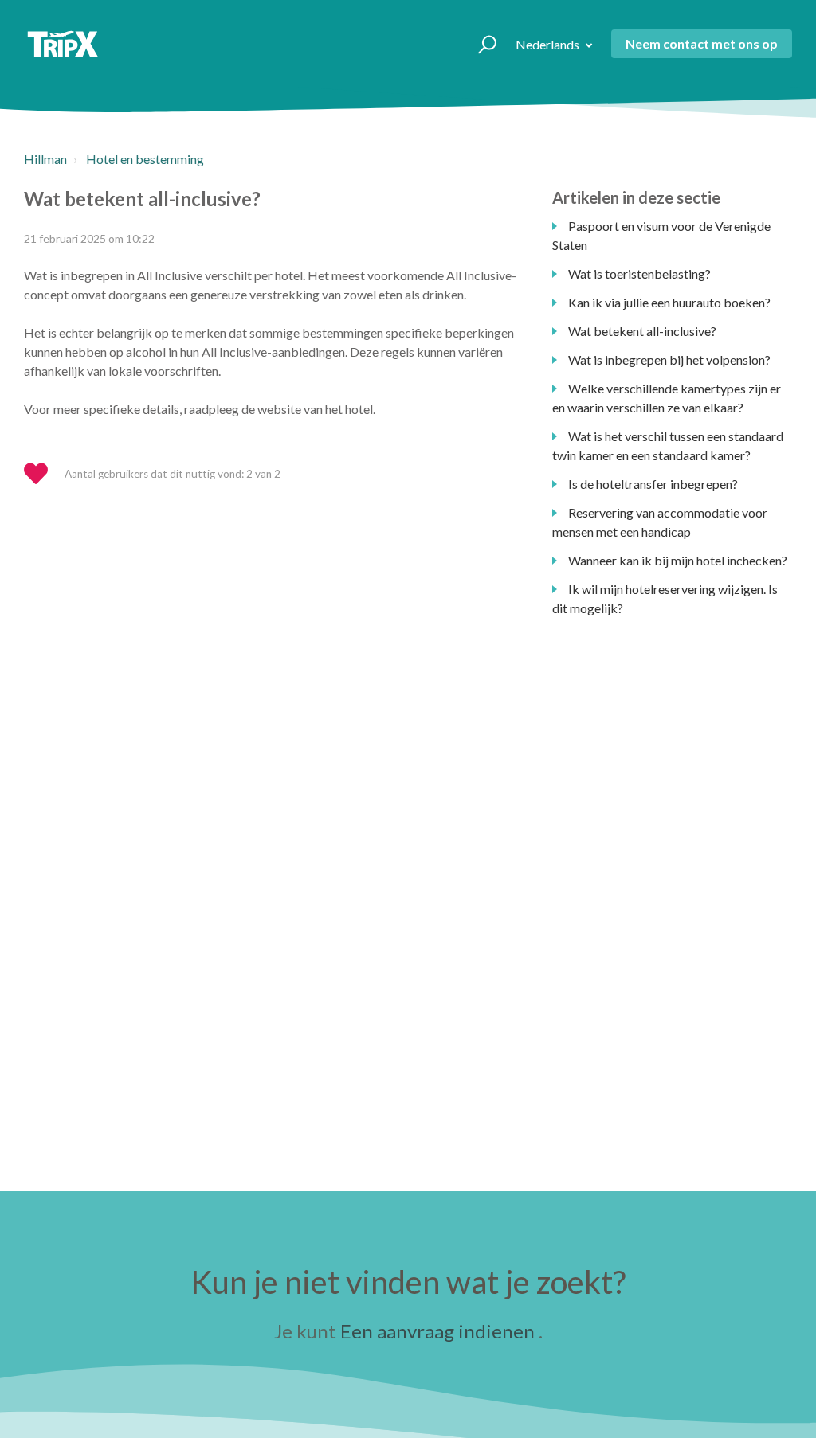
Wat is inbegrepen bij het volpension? (669, 359)
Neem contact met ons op (702, 43)
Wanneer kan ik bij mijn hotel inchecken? (677, 560)
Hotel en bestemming (145, 158)
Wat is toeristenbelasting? (639, 273)
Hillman (45, 158)
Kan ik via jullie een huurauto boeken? (669, 302)
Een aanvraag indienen (437, 1330)
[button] (480, 44)
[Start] (62, 44)
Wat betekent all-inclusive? (642, 330)
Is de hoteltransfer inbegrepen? (653, 483)
